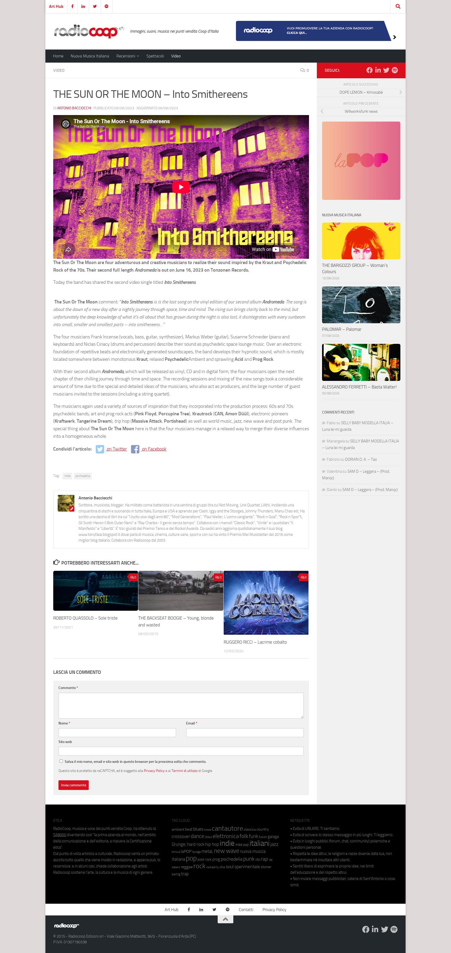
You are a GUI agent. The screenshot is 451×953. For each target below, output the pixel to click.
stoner (266, 867)
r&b (257, 859)
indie (67, 476)
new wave (226, 850)
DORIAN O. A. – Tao (361, 459)
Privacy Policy (154, 771)
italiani (260, 843)
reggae (187, 866)
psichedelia (82, 476)
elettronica (226, 836)
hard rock (195, 844)
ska (222, 867)
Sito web (65, 742)
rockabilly (212, 867)
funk (253, 836)
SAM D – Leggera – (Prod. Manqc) (370, 489)
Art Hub (56, 6)
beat (188, 829)
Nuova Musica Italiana (90, 55)
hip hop (212, 844)
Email (191, 723)
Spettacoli (155, 55)
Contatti (246, 909)
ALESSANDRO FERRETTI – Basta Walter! (359, 386)
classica (250, 829)
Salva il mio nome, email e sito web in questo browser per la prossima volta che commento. (135, 761)
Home (58, 55)
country (263, 829)
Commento (68, 688)
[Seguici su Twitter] (386, 70)
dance (197, 836)
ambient (178, 829)
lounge (196, 852)
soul (230, 867)
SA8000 (59, 834)
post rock (205, 859)
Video (176, 55)
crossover (181, 836)
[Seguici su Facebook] (369, 70)
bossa (207, 829)
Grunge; (179, 844)
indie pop (242, 844)
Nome (64, 723)
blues (198, 829)
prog (216, 859)
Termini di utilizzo (184, 771)
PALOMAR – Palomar (341, 329)
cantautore (227, 828)
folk (244, 836)
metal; (207, 851)
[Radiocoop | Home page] (89, 31)
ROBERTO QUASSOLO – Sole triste (85, 618)
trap (185, 873)
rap (264, 859)
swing (176, 874)
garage (273, 836)
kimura (176, 852)
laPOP (186, 851)
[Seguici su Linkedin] (378, 70)
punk (248, 859)
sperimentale (247, 867)
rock (199, 866)
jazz (274, 844)
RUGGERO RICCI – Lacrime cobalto (255, 642)
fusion (263, 837)
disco (208, 837)
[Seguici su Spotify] (394, 70)
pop (191, 858)
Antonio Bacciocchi (74, 108)
